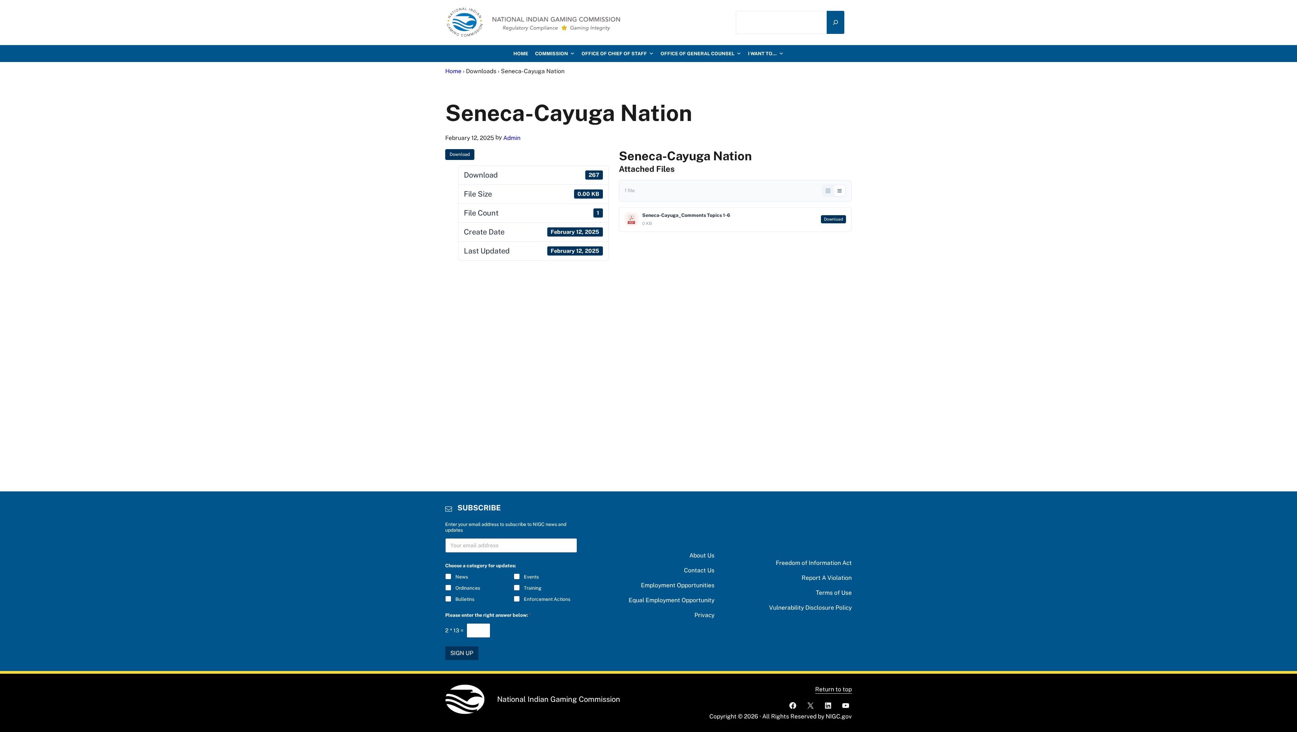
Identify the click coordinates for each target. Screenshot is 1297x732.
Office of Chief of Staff (614, 53)
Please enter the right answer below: (488, 615)
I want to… (762, 53)
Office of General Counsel (697, 53)
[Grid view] (828, 190)
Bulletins (464, 599)
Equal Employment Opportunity (671, 600)
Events (531, 577)
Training (533, 588)
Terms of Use (834, 592)
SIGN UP (461, 653)
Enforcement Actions (547, 599)
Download (460, 154)
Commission (551, 53)
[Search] (835, 22)
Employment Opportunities (677, 585)
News (461, 577)
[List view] (839, 190)
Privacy (704, 614)
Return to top (833, 689)
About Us (701, 555)
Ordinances (467, 588)
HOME (520, 53)
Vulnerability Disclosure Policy (810, 607)
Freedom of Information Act (814, 562)
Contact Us (699, 570)
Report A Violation (827, 577)
